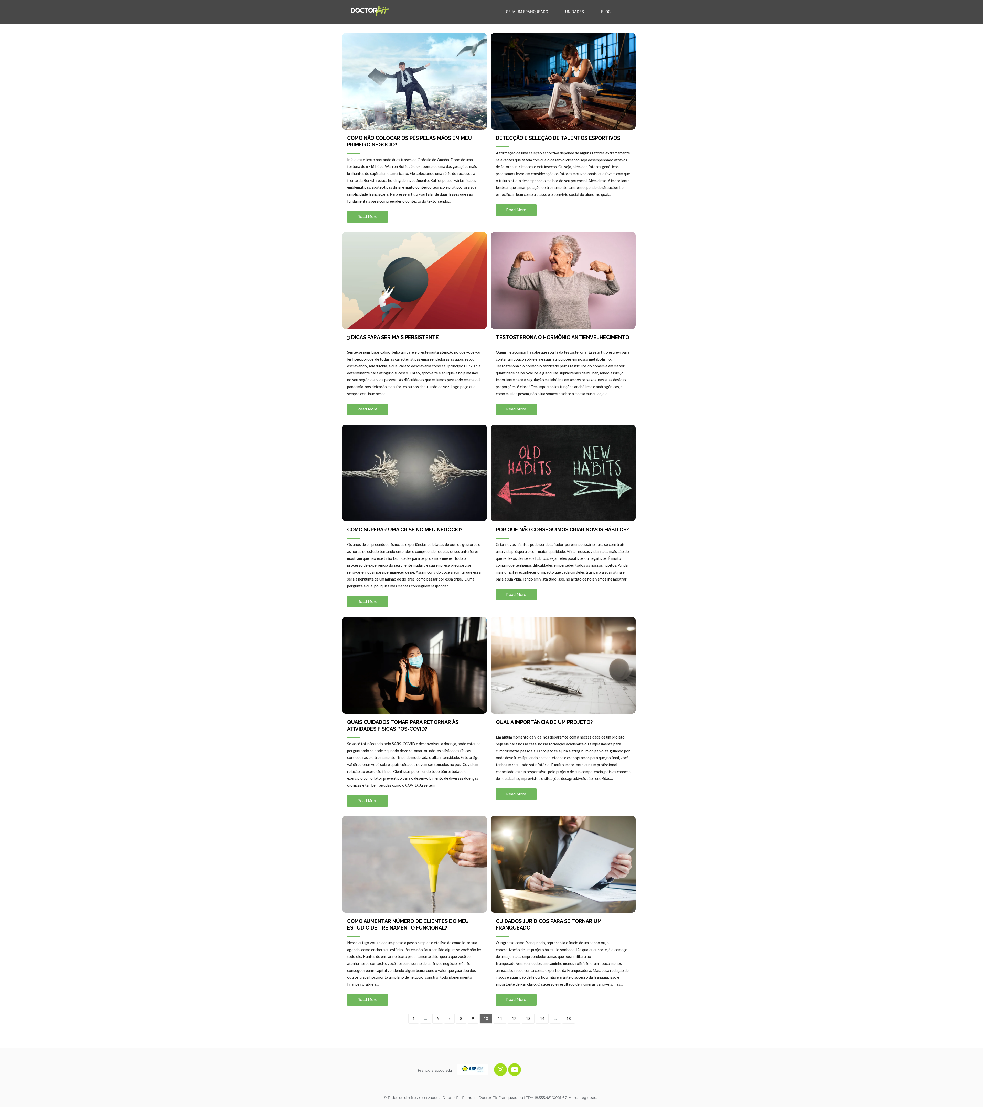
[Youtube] (514, 1069)
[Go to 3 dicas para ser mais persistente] (414, 280)
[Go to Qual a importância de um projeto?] (563, 665)
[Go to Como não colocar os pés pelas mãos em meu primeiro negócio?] (414, 81)
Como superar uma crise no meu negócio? (404, 529)
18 (568, 1018)
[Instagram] (500, 1069)
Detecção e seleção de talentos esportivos (558, 138)
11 (500, 1018)
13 (528, 1018)
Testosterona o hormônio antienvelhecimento (562, 337)
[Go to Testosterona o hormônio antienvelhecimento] (563, 280)
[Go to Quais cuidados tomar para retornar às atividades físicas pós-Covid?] (414, 665)
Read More (367, 216)
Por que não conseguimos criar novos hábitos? (562, 529)
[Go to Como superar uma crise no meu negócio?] (414, 473)
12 (514, 1018)
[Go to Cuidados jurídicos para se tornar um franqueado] (563, 864)
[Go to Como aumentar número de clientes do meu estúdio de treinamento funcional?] (414, 864)
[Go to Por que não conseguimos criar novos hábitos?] (563, 473)
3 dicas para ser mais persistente (393, 337)
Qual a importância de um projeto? (544, 722)
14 (542, 1018)
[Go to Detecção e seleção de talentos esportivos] (563, 81)
